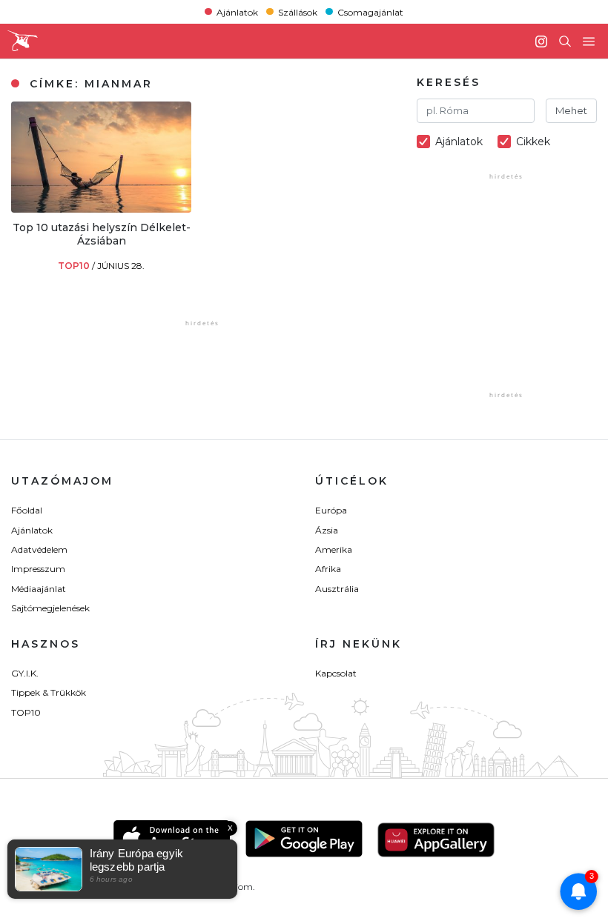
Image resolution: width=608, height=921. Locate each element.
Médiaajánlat (38, 588)
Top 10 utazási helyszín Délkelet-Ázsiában (102, 234)
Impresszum (38, 568)
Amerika (333, 549)
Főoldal (26, 510)
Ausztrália (337, 588)
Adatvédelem (39, 549)
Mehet (571, 110)
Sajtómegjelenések (50, 608)
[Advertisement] (512, 295)
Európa (331, 510)
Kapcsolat (336, 673)
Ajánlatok (237, 11)
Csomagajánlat (370, 11)
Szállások (297, 11)
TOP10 (75, 265)
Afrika (328, 568)
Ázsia (326, 530)
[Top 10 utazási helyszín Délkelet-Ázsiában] (101, 209)
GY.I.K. (25, 673)
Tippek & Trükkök (48, 692)
